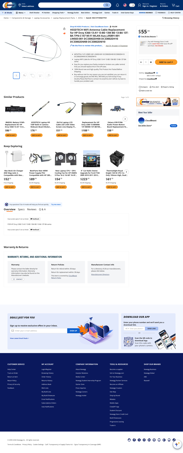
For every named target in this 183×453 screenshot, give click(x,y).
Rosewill (147, 380)
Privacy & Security (13, 384)
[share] (64, 29)
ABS (145, 377)
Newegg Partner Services (118, 380)
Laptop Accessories (42, 18)
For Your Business (116, 377)
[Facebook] (134, 440)
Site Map (113, 392)
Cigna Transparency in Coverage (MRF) (87, 444)
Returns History (47, 380)
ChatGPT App (114, 407)
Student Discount (116, 410)
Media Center (80, 377)
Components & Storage (21, 18)
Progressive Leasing (117, 422)
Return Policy (11, 380)
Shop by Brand (115, 395)
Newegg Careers (81, 392)
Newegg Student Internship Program (88, 380)
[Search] (107, 5)
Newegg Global (149, 373)
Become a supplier (116, 369)
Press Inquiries (81, 388)
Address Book (46, 384)
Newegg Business (150, 369)
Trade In (113, 425)
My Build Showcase (48, 395)
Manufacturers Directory (100, 274)
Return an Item (12, 377)
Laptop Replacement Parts (64, 18)
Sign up (73, 330)
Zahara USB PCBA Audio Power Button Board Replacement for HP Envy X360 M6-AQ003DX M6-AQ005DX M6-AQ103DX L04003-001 (117, 124)
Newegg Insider (81, 395)
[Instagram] (144, 440)
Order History (46, 377)
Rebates (112, 399)
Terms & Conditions (14, 444)
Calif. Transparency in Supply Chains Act (59, 444)
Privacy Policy (27, 444)
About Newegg (81, 369)
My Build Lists (46, 392)
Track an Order (12, 373)
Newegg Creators (116, 388)
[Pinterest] (154, 440)
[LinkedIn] (149, 440)
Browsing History (47, 373)
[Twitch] (164, 440)
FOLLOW (173, 126)
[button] (26, 5)
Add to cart (165, 62)
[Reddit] (64, 33)
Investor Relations (82, 373)
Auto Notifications (48, 407)
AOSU (80, 18)
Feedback (35, 219)
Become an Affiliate (116, 384)
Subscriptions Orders (49, 403)
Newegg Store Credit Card (119, 414)
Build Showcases (115, 418)
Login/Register (47, 369)
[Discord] (169, 440)
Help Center (11, 369)
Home (6, 18)
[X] (139, 440)
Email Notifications (48, 399)
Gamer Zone (80, 384)
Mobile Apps (114, 403)
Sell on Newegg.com (117, 373)
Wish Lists (45, 388)
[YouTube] (159, 440)
